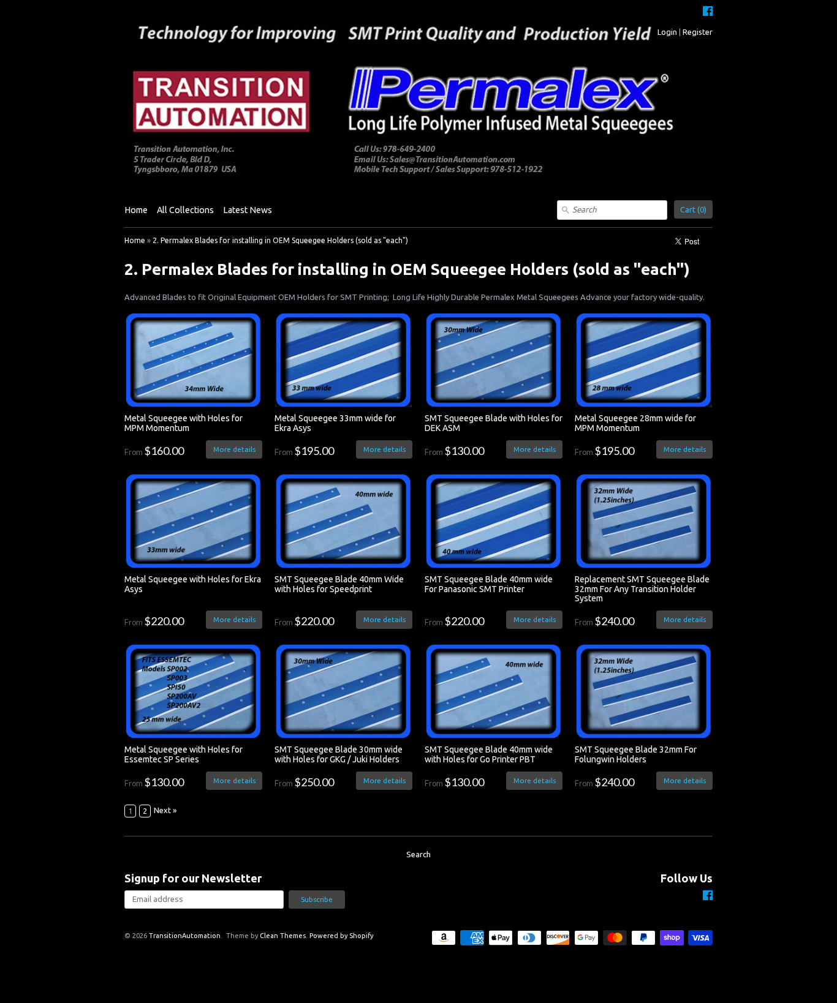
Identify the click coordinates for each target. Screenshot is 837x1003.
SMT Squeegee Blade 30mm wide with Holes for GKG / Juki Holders (339, 754)
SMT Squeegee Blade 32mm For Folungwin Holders (636, 754)
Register (698, 32)
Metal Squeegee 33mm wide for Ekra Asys (335, 422)
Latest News (247, 210)
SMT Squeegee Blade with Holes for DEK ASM (493, 422)
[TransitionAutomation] (418, 100)
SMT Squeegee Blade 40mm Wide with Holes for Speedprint (339, 583)
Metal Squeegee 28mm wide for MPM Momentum (635, 422)
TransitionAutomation (185, 935)
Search (418, 854)
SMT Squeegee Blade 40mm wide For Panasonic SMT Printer (489, 583)
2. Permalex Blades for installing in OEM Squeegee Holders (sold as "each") (280, 240)
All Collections (185, 210)
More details (234, 449)
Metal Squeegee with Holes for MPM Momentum (183, 422)
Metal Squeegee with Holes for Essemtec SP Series (183, 754)
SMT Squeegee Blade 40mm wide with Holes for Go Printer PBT (489, 754)
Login (667, 32)
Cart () (693, 209)
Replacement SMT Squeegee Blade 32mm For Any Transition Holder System (642, 588)
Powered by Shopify (341, 935)
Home (136, 210)
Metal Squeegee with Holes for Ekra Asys (192, 583)
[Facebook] (708, 12)
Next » (165, 810)
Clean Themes (283, 935)
